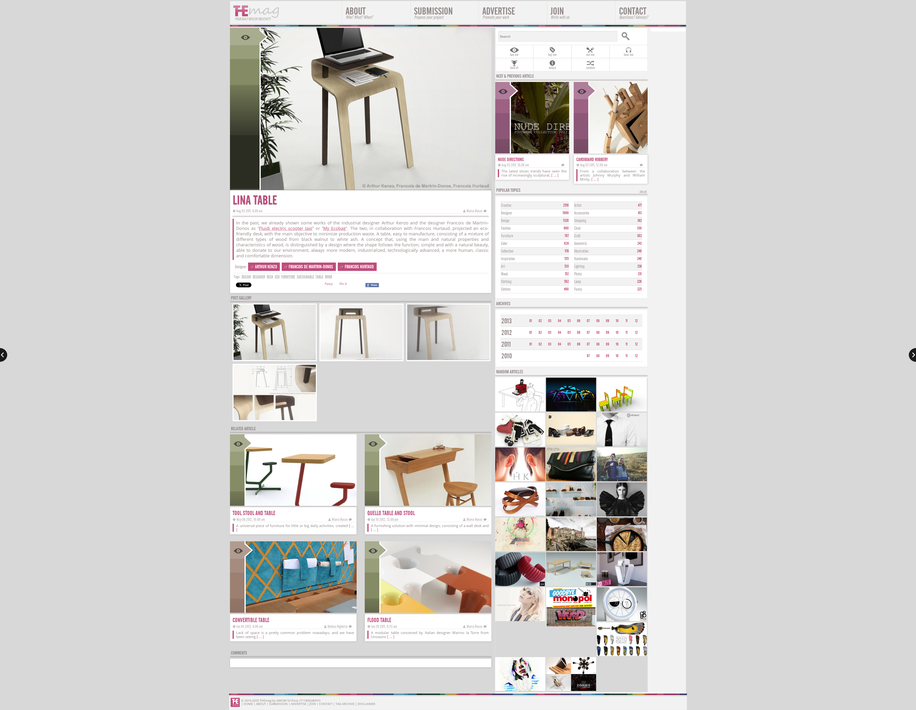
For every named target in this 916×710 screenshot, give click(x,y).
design (246, 276)
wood (328, 276)
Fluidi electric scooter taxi (285, 228)
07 (588, 321)
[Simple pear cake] (622, 550)
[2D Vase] (622, 585)
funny (578, 289)
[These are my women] (520, 690)
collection (507, 251)
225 (639, 289)
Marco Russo (474, 211)
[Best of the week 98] (571, 690)
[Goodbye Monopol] (571, 626)
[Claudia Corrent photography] (571, 550)
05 (569, 321)
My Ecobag (334, 228)
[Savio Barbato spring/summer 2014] (571, 516)
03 (549, 321)
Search (632, 36)
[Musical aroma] (520, 411)
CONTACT (633, 12)
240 (639, 251)
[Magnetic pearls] (520, 481)
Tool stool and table (254, 513)
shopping (580, 220)
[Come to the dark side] (520, 550)
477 (640, 205)
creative (506, 205)
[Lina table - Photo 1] (275, 359)
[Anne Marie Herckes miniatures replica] (520, 446)
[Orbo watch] (622, 621)
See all (643, 191)
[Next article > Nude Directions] (912, 355)
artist (578, 205)
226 (639, 281)
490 (566, 289)
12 (636, 321)
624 (566, 243)
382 (639, 220)
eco (277, 276)
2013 (506, 321)
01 (530, 321)
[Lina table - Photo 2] (361, 359)
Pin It (343, 284)
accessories (581, 213)
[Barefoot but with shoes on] (622, 655)
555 (566, 259)
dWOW (281, 700)
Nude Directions (511, 159)
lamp (577, 281)
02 (540, 321)
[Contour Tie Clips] (622, 446)
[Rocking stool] (520, 516)
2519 (566, 205)
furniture (288, 276)
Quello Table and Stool (391, 513)
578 (567, 251)
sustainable (305, 276)
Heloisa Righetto (338, 626)
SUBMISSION (433, 12)
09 (607, 321)
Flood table (379, 620)
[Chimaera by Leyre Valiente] (622, 516)
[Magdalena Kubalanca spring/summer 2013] (520, 621)
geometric (580, 243)
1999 (566, 213)
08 (597, 321)
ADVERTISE (498, 12)
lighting (579, 266)
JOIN (560, 12)
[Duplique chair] (622, 411)
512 (567, 274)
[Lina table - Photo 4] (275, 419)
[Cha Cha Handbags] (571, 481)
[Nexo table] (571, 585)
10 (617, 321)
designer (259, 276)
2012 (506, 333)
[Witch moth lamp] (571, 411)
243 (639, 243)
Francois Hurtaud (359, 266)
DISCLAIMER (366, 704)
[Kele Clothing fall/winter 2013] (622, 481)
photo (578, 274)
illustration (581, 251)
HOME (248, 704)
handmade (581, 258)
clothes (505, 289)
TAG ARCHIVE (345, 704)
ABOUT (359, 12)
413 (640, 213)
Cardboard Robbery (592, 159)
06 (578, 321)
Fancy (329, 284)
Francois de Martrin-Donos (311, 266)
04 (559, 321)
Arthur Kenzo (266, 266)
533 (566, 266)
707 (567, 236)
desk (270, 276)
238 (639, 266)
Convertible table (251, 620)
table (319, 276)
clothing (506, 281)
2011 (506, 344)
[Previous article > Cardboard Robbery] (3, 355)
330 (639, 228)
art (503, 266)
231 (640, 274)
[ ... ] (374, 529)
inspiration (508, 258)
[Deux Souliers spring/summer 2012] (571, 446)
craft (577, 235)
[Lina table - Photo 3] (448, 359)
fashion (506, 228)
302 (639, 236)
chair (577, 228)
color (504, 243)
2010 (506, 356)
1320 (566, 220)
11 (627, 321)
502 (566, 281)
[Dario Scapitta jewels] (520, 585)
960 (566, 228)
